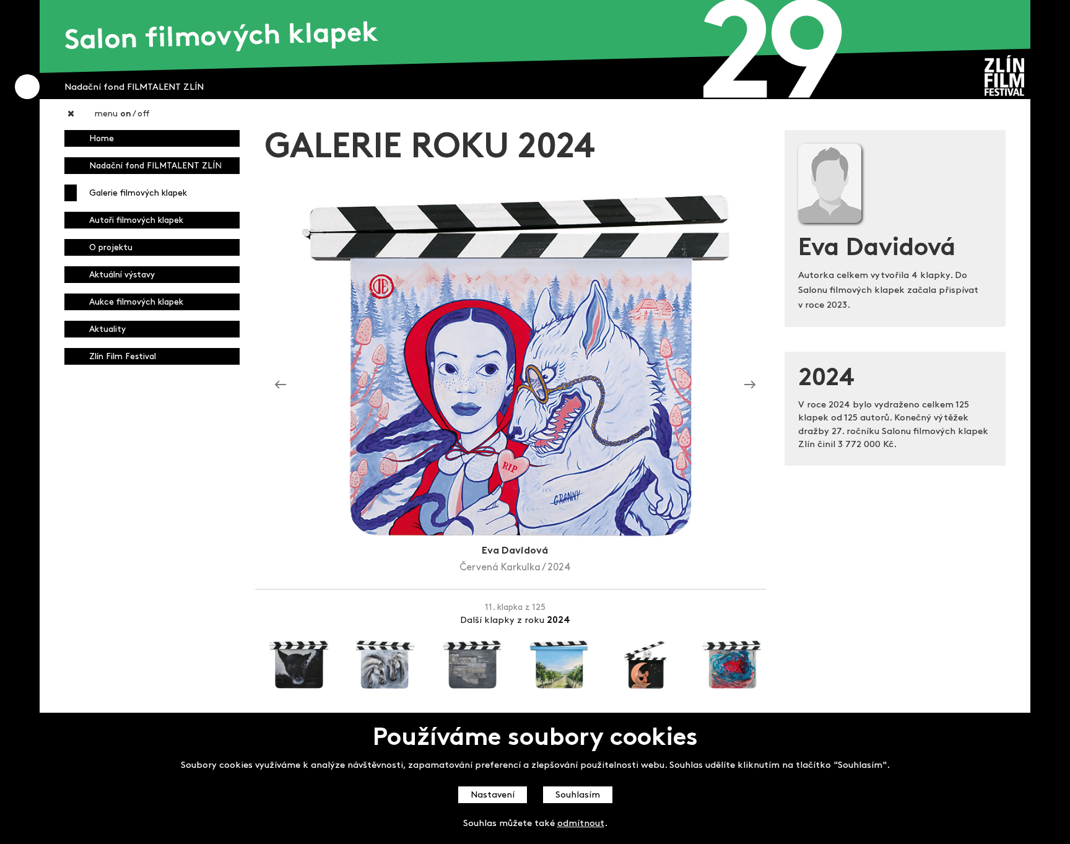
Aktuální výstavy (122, 275)
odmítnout (580, 824)
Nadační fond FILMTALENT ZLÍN (155, 166)
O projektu (111, 248)
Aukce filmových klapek (136, 302)
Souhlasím (577, 795)
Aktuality (107, 329)
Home (101, 139)
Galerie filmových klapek (138, 193)
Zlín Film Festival (122, 357)
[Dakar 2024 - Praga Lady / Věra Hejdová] (750, 385)
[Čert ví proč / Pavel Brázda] (280, 385)
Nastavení (493, 795)
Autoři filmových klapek (136, 220)
